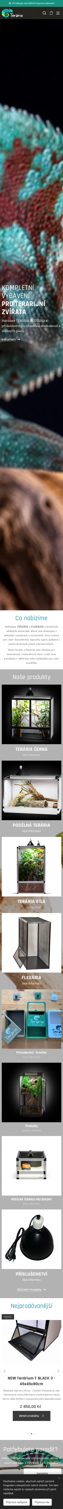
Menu (58, 13)
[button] (44, 13)
